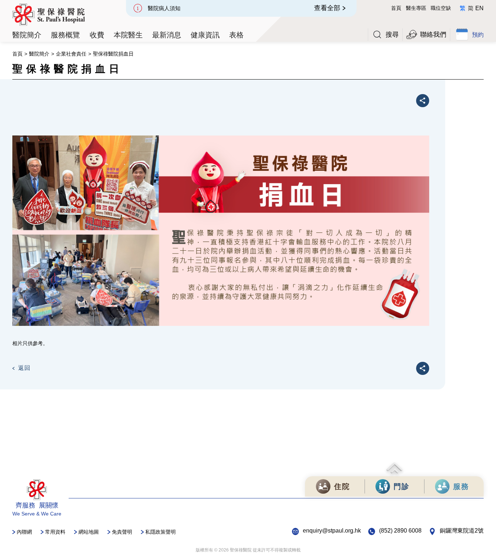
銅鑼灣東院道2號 (462, 530)
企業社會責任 (71, 54)
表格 (236, 35)
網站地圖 (88, 532)
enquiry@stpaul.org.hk (332, 530)
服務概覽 (65, 35)
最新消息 (166, 35)
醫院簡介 (39, 54)
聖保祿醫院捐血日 (113, 54)
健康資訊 (205, 35)
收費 (97, 35)
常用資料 (55, 532)
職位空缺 (441, 8)
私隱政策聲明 (160, 532)
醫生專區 (416, 8)
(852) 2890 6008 (400, 530)
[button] (26, 35)
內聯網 (24, 532)
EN (479, 8)
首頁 (396, 8)
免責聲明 (122, 532)
